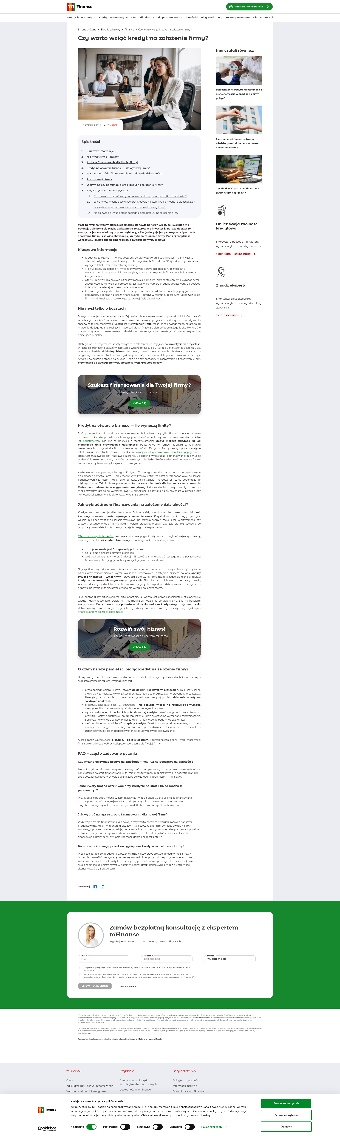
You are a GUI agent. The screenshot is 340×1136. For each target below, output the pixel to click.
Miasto (211, 955)
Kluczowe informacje (97, 151)
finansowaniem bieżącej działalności (100, 611)
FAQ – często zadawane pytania (104, 190)
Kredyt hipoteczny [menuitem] (79, 17)
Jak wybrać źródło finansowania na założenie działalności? (122, 173)
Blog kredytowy (110, 29)
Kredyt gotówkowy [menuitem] (111, 17)
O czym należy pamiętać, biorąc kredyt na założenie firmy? (122, 184)
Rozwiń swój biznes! (96, 179)
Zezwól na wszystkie (286, 1103)
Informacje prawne (185, 1085)
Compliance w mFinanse (188, 1091)
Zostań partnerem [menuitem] (238, 17)
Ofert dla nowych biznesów (96, 536)
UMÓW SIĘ (139, 403)
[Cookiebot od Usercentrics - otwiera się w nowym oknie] (47, 1129)
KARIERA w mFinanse (249, 6)
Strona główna (87, 29)
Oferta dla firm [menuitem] (141, 17)
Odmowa (286, 1126)
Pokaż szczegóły (211, 1126)
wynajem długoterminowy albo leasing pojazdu (166, 452)
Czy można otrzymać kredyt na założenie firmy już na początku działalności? (137, 196)
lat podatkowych (89, 441)
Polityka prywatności (186, 1080)
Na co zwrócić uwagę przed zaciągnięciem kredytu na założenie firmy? (133, 212)
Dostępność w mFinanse (135, 1089)
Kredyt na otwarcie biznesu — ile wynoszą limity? (116, 168)
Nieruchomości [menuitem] (263, 17)
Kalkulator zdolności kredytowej (86, 1091)
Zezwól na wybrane (286, 1115)
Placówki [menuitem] (192, 17)
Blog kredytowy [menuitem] (211, 17)
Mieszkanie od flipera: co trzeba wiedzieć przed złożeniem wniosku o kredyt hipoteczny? (238, 143)
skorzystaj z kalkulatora (233, 254)
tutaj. (102, 1022)
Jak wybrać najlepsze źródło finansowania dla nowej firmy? (126, 207)
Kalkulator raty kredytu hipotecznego (89, 1085)
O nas (70, 1080)
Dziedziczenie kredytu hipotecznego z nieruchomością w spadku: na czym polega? (239, 94)
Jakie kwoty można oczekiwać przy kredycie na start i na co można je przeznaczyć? (141, 201)
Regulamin (133, 1039)
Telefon (149, 955)
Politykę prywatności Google (150, 1039)
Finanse (129, 29)
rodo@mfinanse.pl (142, 1020)
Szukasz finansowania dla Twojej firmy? (109, 162)
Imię (84, 955)
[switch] (125, 1127)
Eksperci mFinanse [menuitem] (170, 17)
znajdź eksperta (227, 315)
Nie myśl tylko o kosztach (100, 156)
